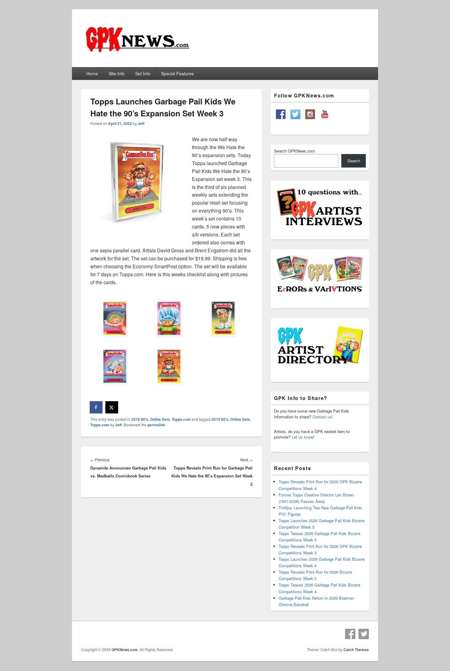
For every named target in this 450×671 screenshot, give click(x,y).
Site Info (117, 73)
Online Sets (160, 419)
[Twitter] (363, 634)
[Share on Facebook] (96, 407)
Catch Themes (356, 649)
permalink (156, 425)
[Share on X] (112, 407)
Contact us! (323, 417)
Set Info (142, 73)
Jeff (141, 123)
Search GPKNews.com (294, 151)
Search (353, 161)
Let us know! (303, 437)
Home (92, 73)
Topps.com (181, 419)
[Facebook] (350, 634)
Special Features (177, 73)
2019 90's (139, 419)
